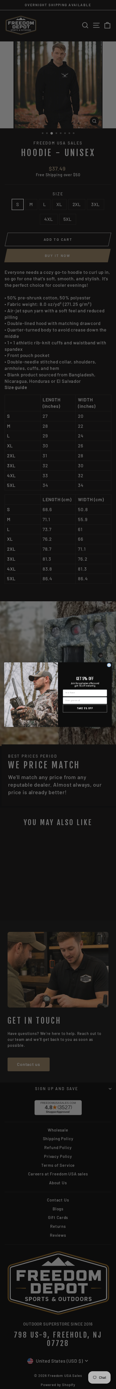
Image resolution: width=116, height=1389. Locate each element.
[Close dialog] (109, 665)
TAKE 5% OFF (85, 708)
